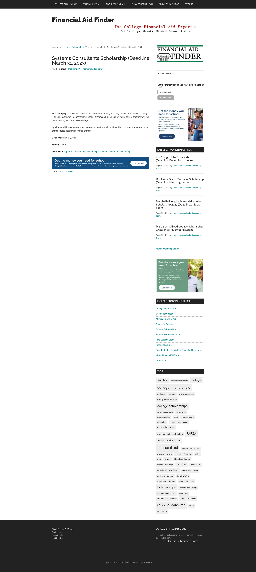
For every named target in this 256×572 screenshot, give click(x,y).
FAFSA (191, 434)
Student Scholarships (166, 329)
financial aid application (190, 448)
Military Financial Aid (166, 319)
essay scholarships (166, 427)
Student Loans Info (171, 505)
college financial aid (173, 387)
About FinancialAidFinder (168, 355)
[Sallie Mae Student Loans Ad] (100, 168)
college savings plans (186, 394)
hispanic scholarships (182, 459)
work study (162, 511)
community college (163, 417)
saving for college (165, 476)
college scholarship (167, 399)
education (161, 422)
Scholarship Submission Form (180, 541)
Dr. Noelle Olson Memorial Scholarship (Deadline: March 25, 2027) (180, 181)
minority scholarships (165, 465)
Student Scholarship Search (169, 334)
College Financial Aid (166, 308)
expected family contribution (170, 434)
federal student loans (169, 440)
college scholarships (172, 406)
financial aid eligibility (164, 454)
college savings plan (166, 394)
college (196, 380)
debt (176, 417)
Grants (168, 459)
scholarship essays (186, 481)
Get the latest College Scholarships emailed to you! (180, 86)
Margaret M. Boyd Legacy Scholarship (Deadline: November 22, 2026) (179, 228)
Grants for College (164, 324)
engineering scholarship (179, 422)
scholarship (183, 476)
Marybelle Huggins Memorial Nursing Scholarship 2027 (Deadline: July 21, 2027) (179, 204)
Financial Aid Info (164, 345)
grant (159, 459)
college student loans (165, 412)
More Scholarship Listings (168, 248)
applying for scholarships (179, 381)
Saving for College (164, 314)
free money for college (183, 454)
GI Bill (197, 454)
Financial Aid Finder (83, 19)
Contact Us (161, 360)
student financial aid (166, 493)
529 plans (162, 380)
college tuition (181, 412)
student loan (183, 493)
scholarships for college (188, 488)
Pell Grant (182, 464)
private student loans (168, 470)
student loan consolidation (167, 499)
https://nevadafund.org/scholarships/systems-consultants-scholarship (97, 151)
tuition (191, 506)
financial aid (167, 447)
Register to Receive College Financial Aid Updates (179, 350)
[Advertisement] (102, 93)
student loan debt (188, 499)
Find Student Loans (165, 340)
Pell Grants (195, 465)
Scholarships (67, 171)
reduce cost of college (190, 470)
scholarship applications (166, 481)
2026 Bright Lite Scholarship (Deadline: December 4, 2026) (174, 159)
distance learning (188, 417)
